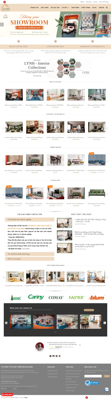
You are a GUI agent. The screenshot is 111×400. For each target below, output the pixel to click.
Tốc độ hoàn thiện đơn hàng (18, 254)
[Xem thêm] (26, 248)
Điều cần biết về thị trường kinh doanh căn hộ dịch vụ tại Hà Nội (89, 245)
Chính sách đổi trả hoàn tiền (72, 384)
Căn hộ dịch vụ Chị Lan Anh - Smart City (78, 285)
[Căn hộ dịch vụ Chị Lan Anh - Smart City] (75, 277)
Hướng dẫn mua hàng (52, 370)
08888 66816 (10, 388)
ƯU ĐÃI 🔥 (65, 7)
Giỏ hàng (95, 1)
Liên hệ (101, 7)
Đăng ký (82, 1)
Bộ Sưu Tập (55, 7)
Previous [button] (4, 277)
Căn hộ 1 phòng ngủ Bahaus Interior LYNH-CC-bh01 (41, 137)
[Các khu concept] (67, 322)
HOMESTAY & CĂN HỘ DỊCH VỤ (92, 47)
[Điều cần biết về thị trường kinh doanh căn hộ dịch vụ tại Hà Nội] (64, 248)
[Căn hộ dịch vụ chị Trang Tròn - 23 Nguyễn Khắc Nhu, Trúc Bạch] (15, 277)
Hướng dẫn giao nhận (52, 376)
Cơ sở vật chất (89, 310)
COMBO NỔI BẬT (55, 147)
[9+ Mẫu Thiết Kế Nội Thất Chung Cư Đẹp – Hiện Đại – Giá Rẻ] (64, 223)
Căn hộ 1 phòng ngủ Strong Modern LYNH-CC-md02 (82, 137)
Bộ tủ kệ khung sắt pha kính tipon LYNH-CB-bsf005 (61, 203)
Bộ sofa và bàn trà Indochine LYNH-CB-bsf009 (39, 170)
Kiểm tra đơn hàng (103, 1)
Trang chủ (34, 7)
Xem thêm (36, 76)
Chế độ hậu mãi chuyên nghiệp (19, 219)
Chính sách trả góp (70, 390)
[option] (55, 24)
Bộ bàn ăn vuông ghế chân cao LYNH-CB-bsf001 (60, 170)
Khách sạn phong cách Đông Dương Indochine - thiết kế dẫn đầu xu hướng (89, 233)
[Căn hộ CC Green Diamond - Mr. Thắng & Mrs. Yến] (96, 277)
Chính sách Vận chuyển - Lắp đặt (73, 370)
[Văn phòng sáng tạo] (20, 322)
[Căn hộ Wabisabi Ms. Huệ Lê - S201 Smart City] (55, 277)
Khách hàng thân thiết (71, 387)
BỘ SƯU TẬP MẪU (55, 82)
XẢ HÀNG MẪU (55, 180)
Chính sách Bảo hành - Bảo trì (73, 373)
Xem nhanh (14, 96)
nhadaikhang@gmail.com (22, 388)
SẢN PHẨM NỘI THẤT (55, 47)
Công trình (85, 7)
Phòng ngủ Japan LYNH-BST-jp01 (56, 105)
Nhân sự (97, 310)
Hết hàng (55, 158)
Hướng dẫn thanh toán (52, 373)
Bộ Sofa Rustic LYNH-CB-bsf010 (76, 170)
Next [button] (107, 277)
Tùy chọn (97, 191)
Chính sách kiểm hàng (71, 381)
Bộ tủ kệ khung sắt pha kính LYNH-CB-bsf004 (39, 203)
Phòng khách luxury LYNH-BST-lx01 (36, 105)
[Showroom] (44, 322)
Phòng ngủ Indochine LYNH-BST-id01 (16, 105)
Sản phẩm (75, 7)
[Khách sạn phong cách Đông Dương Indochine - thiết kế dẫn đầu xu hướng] (64, 235)
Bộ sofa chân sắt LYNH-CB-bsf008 (98, 170)
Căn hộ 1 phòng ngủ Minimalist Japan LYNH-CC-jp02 (62, 137)
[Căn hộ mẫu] (90, 322)
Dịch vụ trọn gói (14, 259)
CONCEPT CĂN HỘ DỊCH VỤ (55, 114)
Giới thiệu (45, 7)
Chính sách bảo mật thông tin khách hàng (72, 377)
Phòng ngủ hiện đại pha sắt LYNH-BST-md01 (80, 105)
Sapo (26, 397)
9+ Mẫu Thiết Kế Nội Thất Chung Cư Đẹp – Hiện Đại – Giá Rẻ (90, 220)
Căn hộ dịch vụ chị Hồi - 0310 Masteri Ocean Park (39, 285)
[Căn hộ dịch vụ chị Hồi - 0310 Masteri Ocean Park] (35, 277)
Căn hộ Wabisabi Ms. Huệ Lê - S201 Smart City (59, 285)
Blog (94, 7)
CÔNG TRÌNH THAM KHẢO (55, 265)
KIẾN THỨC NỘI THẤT (81, 214)
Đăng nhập (88, 1)
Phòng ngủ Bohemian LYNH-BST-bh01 (99, 105)
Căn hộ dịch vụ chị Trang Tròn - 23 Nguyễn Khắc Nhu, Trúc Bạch (23, 285)
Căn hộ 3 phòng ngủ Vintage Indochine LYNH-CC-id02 (21, 137)
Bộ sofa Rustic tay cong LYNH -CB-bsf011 (17, 170)
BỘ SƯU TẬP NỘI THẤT (18, 47)
